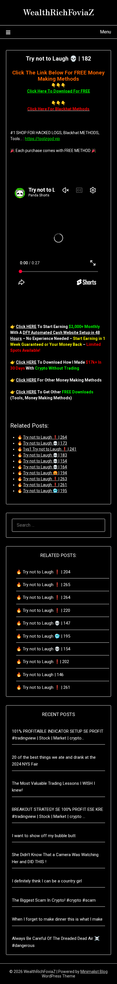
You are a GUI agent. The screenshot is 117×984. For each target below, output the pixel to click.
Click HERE (26, 326)
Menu (105, 32)
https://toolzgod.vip (42, 138)
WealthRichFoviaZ (58, 12)
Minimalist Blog (94, 971)
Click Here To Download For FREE (58, 91)
